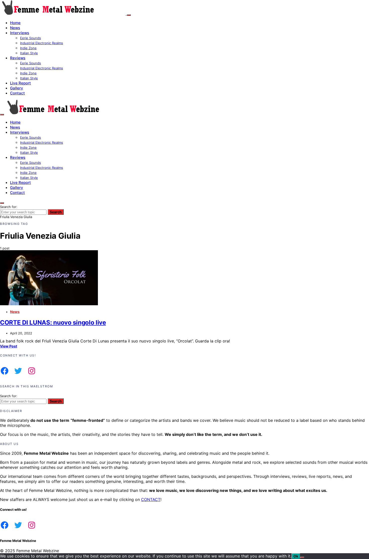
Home (15, 22)
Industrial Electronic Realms (41, 43)
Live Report (20, 83)
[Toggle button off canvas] (129, 15)
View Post (8, 346)
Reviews (17, 58)
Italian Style (29, 53)
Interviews (19, 32)
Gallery (16, 88)
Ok (295, 556)
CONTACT (150, 499)
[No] (302, 557)
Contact (17, 93)
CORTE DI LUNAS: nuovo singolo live (53, 322)
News (15, 27)
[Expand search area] (2, 114)
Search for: (8, 207)
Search (56, 212)
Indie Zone (28, 48)
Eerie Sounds (30, 38)
